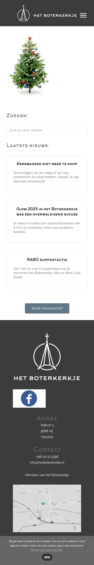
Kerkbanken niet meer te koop (47, 164)
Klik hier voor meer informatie (46, 550)
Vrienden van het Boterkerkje (47, 475)
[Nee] (88, 550)
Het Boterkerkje (47, 4)
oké (47, 557)
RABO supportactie (47, 260)
